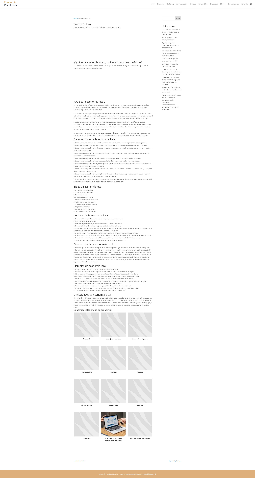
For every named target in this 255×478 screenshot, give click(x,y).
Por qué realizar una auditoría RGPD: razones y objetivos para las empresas (171, 53)
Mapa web (152, 474)
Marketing (170, 4)
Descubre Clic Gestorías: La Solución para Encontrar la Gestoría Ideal (171, 32)
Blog (221, 4)
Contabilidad (202, 4)
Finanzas (193, 4)
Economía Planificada (83, 27)
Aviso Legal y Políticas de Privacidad (136, 474)
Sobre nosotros (233, 4)
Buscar (178, 18)
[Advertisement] (113, 46)
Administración (181, 4)
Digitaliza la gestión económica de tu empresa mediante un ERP (170, 45)
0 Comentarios (116, 27)
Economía (160, 4)
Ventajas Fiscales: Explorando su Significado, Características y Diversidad (171, 90)
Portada (76, 19)
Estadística (214, 4)
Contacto (244, 4)
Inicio (152, 4)
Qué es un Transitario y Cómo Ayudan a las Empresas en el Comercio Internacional (171, 71)
